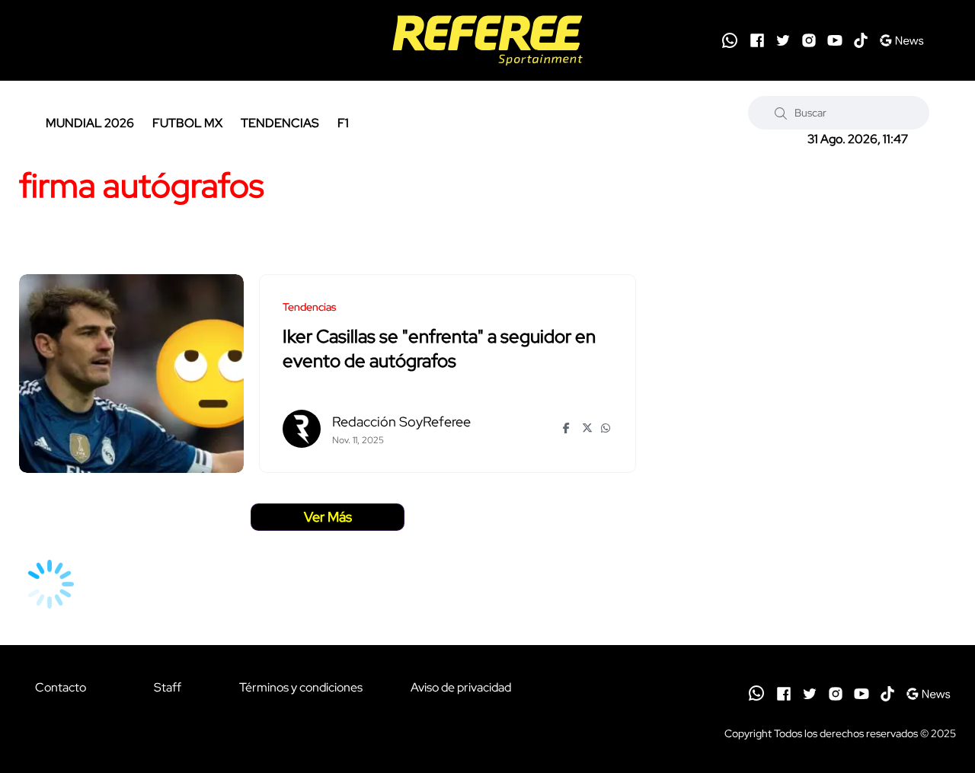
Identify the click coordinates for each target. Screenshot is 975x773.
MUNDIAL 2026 (90, 123)
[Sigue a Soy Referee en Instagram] (809, 40)
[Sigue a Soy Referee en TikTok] (860, 40)
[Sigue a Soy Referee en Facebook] (757, 40)
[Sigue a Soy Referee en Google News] (901, 40)
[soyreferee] (488, 40)
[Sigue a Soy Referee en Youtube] (834, 40)
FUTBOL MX (187, 123)
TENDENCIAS (280, 123)
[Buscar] (781, 112)
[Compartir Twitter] (587, 428)
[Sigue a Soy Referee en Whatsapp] (730, 40)
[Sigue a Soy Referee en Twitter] (783, 40)
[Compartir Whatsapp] (606, 428)
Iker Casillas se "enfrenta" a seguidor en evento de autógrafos (439, 349)
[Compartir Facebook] (568, 428)
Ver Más (328, 516)
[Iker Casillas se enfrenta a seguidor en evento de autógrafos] (131, 373)
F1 (343, 123)
